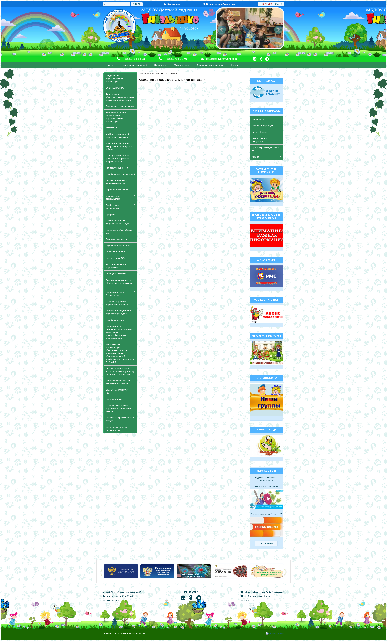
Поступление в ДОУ (115, 252)
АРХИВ (254, 157)
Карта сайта (173, 4)
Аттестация (111, 127)
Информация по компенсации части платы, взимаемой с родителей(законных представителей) (119, 332)
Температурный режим (117, 168)
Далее (280, 27)
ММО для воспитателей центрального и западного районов (119, 146)
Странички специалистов (118, 245)
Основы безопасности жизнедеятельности (116, 182)
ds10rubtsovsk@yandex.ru (221, 58)
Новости (234, 65)
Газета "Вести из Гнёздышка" (259, 140)
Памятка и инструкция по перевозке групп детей (118, 312)
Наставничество (114, 399)
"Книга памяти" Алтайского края (119, 231)
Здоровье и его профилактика (112, 197)
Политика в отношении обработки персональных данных (118, 408)
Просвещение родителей (133, 65)
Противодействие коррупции (120, 106)
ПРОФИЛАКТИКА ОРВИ (266, 486)
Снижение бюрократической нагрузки (120, 419)
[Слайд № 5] (250, 49)
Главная (110, 65)
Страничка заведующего (118, 239)
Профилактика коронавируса (112, 206)
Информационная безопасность (114, 293)
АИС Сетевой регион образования (116, 266)
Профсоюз (110, 214)
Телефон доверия (115, 320)
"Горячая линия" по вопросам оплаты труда (117, 222)
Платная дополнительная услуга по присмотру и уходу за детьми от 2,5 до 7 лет (120, 371)
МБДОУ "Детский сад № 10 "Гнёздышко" (264, 592)
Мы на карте (112, 600)
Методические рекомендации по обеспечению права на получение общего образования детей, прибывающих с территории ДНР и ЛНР (120, 353)
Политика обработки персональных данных (117, 303)
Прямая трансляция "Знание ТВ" (266, 149)
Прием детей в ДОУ (115, 258)
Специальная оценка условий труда (116, 428)
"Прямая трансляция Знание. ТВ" (266, 514)
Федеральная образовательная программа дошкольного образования (120, 97)
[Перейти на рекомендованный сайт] (121, 578)
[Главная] (119, 26)
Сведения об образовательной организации (113, 78)
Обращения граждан (116, 273)
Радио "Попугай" (260, 132)
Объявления (258, 119)
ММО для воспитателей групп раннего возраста (117, 135)
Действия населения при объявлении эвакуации (118, 382)
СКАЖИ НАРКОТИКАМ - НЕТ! (118, 391)
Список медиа (266, 543)
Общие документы (115, 88)
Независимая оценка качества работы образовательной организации (115, 117)
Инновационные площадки (209, 65)
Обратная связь (181, 65)
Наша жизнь (159, 65)
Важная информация (262, 126)
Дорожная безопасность (117, 189)
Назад (223, 27)
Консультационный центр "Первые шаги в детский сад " (120, 283)
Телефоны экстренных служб (120, 174)
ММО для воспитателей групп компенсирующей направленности (117, 158)
